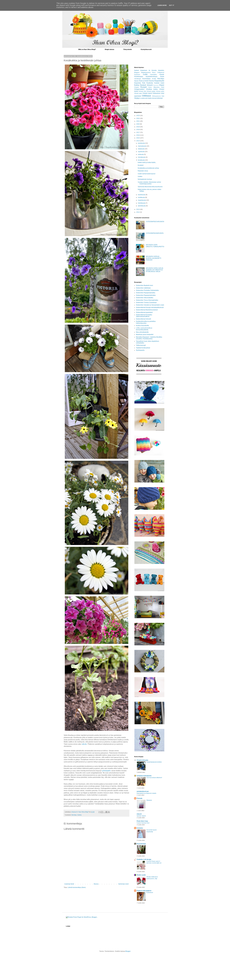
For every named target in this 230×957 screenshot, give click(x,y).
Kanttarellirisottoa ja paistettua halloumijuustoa (146, 322)
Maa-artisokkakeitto (142, 332)
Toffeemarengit (141, 345)
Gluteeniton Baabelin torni (144, 285)
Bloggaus (137, 72)
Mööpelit (150, 85)
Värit (162, 96)
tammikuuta (142, 206)
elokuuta (141, 154)
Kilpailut (136, 81)
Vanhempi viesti (123, 884)
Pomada (139, 798)
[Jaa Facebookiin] (106, 812)
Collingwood (160, 72)
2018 (138, 129)
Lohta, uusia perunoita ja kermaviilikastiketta (144, 328)
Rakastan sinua (143, 171)
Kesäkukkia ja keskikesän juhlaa (148, 168)
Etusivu (96, 884)
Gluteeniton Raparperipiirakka (146, 295)
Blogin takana (109, 49)
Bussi (153, 72)
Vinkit (162, 87)
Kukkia (79, 815)
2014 (138, 141)
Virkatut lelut (142, 91)
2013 (138, 209)
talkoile (84, 744)
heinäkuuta (142, 157)
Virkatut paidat (151, 91)
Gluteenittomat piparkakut (144, 312)
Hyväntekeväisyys (151, 76)
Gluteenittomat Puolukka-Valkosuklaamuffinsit (144, 315)
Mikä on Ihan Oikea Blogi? (87, 49)
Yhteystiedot (127, 49)
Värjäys (137, 98)
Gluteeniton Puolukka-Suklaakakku (147, 290)
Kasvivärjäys (146, 79)
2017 (138, 132)
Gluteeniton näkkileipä (143, 288)
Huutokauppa (138, 76)
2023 (138, 115)
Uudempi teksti (69, 884)
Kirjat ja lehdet (144, 81)
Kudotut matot (159, 83)
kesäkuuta (141, 160)
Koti (143, 83)
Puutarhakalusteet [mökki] (153, 762)
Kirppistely (137, 83)
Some (150, 87)
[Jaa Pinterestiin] (109, 812)
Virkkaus (146, 95)
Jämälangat (137, 78)
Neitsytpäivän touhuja (145, 179)
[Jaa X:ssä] (104, 812)
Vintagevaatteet (139, 89)
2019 (138, 127)
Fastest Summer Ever (143, 823)
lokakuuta (141, 149)
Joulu (162, 76)
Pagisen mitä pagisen (144, 891)
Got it (171, 5)
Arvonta (154, 70)
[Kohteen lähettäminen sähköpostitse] (99, 812)
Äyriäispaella (140, 350)
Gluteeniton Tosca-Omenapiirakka (147, 300)
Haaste (161, 74)
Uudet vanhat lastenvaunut (146, 174)
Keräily (154, 78)
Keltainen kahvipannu (144, 776)
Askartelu (161, 70)
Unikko (140, 176)
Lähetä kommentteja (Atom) (77, 887)
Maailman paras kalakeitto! (144, 334)
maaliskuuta (142, 200)
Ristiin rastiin (141, 875)
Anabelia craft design (144, 859)
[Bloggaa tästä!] (102, 812)
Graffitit (145, 74)
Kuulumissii (149, 892)
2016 (138, 135)
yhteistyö (160, 98)
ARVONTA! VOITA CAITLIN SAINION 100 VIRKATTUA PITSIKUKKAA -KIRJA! (154, 270)
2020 (138, 124)
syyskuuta (141, 151)
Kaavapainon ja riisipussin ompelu (146, 793)
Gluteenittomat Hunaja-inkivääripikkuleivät (150, 307)
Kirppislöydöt (159, 81)
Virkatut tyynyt (147, 93)
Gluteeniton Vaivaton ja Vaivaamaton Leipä (150, 305)
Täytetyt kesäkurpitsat (143, 348)
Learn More (162, 5)
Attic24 (139, 814)
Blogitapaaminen (146, 72)
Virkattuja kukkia (152, 89)
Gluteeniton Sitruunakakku (144, 297)
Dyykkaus (137, 74)
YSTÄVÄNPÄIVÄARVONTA (155, 233)
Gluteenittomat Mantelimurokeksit (147, 310)
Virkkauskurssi (156, 96)
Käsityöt (143, 85)
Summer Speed (141, 816)
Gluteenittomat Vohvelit (143, 319)
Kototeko (140, 828)
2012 (138, 212)
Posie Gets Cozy (142, 821)
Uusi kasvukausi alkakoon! (154, 777)
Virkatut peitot (160, 91)
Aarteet (136, 70)
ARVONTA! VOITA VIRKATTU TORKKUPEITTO (155, 245)
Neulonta (155, 85)
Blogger (127, 951)
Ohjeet (161, 85)
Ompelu (136, 87)
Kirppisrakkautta (142, 760)
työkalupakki (106, 771)
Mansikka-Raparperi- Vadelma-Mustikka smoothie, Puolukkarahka (149, 338)
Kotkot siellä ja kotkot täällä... (147, 162)
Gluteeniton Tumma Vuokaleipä (146, 302)
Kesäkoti (140, 165)
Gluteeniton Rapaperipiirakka (145, 293)
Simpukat (149, 800)
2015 (138, 138)
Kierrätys (74, 815)
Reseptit (143, 87)
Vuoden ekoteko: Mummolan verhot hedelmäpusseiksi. (149, 183)
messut (154, 98)
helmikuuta (142, 203)
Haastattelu (153, 74)
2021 (138, 121)
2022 (138, 118)
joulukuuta (141, 143)
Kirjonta (151, 81)
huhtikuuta (141, 197)
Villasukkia (156, 87)
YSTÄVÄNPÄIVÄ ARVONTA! (155, 221)
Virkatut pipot (138, 93)
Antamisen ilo (145, 70)
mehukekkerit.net (143, 791)
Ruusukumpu (141, 844)
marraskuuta (142, 146)
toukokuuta (142, 195)
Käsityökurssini (146, 49)
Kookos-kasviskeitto (142, 325)
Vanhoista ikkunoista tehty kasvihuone (150, 186)
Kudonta (150, 83)
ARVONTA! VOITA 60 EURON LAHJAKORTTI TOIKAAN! (153, 258)
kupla (150, 98)
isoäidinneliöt (144, 98)
